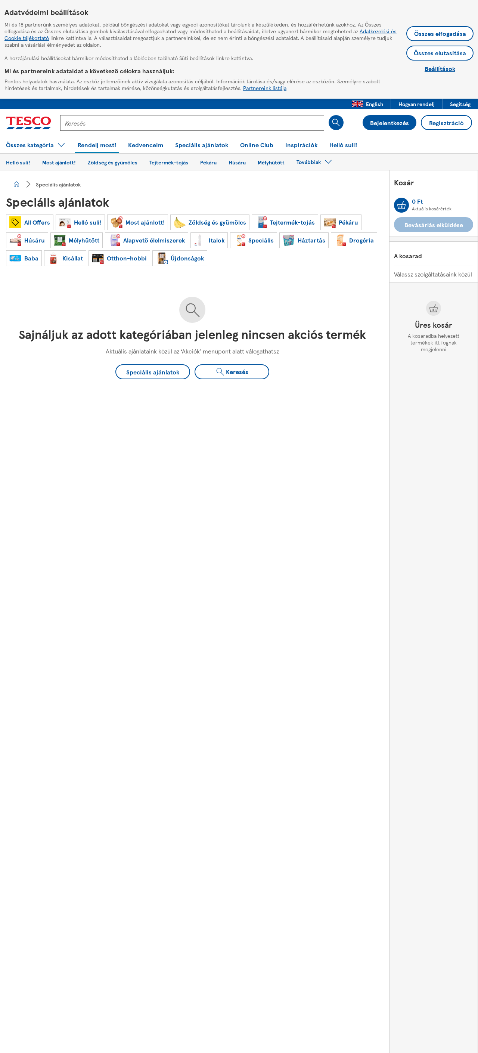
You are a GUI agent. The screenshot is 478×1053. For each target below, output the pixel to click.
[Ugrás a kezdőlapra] (28, 123)
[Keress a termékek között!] (336, 122)
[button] (367, 104)
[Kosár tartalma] (401, 205)
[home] (16, 184)
